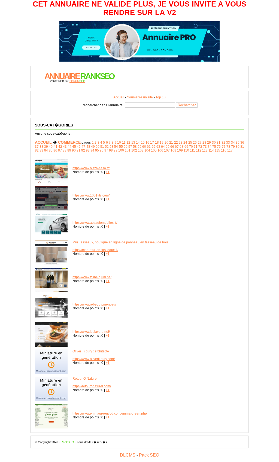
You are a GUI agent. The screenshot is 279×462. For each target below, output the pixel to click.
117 (230, 150)
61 (149, 147)
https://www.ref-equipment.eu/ (94, 304)
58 (135, 147)
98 (111, 150)
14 (138, 142)
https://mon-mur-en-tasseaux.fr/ (95, 250)
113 (205, 150)
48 (88, 147)
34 (233, 142)
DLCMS (127, 455)
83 (41, 150)
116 (223, 150)
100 (121, 150)
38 (41, 147)
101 (128, 150)
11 (124, 142)
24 (185, 142)
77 (224, 147)
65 (167, 147)
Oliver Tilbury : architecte (90, 351)
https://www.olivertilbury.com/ (93, 359)
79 (233, 147)
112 (198, 150)
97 (106, 150)
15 (143, 142)
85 (51, 150)
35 (237, 142)
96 (102, 150)
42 (60, 147)
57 (130, 147)
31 (218, 142)
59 (139, 147)
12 (128, 142)
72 (200, 147)
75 (214, 147)
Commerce (69, 142)
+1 (108, 172)
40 (51, 147)
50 (97, 147)
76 (219, 147)
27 (200, 142)
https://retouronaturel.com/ (91, 386)
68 (181, 147)
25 (190, 142)
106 (160, 150)
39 (46, 147)
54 (116, 147)
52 (107, 147)
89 (69, 150)
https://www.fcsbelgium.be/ (91, 277)
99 (115, 150)
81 (242, 147)
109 (180, 150)
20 (166, 142)
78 (228, 147)
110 (186, 150)
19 (161, 142)
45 (74, 147)
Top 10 (161, 97)
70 (191, 147)
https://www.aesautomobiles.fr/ (94, 223)
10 (119, 142)
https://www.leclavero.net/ (91, 332)
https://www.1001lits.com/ (91, 195)
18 (157, 142)
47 (83, 147)
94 (92, 150)
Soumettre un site (140, 97)
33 (228, 142)
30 (214, 142)
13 (133, 142)
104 (147, 150)
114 (211, 150)
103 (141, 150)
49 (93, 147)
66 (172, 147)
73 (205, 147)
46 (79, 147)
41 (55, 147)
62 (154, 147)
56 (126, 147)
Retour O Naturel (85, 379)
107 (167, 150)
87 (60, 150)
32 (223, 142)
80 (237, 147)
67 (177, 147)
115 (217, 150)
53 (111, 147)
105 (154, 150)
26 (195, 142)
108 (173, 150)
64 (163, 147)
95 (97, 150)
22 (176, 142)
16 (147, 142)
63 (158, 147)
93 (88, 150)
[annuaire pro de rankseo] (139, 59)
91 (78, 150)
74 (209, 147)
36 (242, 142)
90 (74, 150)
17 (152, 142)
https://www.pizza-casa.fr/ (91, 168)
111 (192, 150)
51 (102, 147)
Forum (77, 81)
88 (64, 150)
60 (144, 147)
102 (134, 150)
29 (209, 142)
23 (181, 142)
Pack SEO (149, 455)
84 (46, 150)
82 (37, 150)
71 (196, 147)
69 (186, 147)
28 (204, 142)
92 (83, 150)
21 (171, 142)
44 (69, 147)
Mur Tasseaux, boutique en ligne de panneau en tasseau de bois (120, 242)
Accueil (118, 97)
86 (55, 150)
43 (65, 147)
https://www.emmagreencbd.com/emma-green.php (109, 413)
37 (37, 147)
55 (121, 147)
